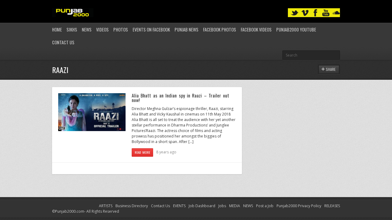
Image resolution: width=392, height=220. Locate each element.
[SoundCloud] (336, 13)
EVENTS (179, 205)
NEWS (248, 205)
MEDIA (234, 205)
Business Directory (131, 205)
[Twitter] (294, 13)
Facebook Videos (256, 29)
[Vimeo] (305, 13)
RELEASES (332, 205)
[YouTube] (326, 13)
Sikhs (71, 29)
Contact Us (63, 42)
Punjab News (186, 29)
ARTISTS (105, 205)
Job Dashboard (202, 205)
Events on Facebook (151, 29)
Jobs (222, 205)
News (87, 29)
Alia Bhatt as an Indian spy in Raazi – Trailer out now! (180, 98)
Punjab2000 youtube (296, 29)
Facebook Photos (219, 29)
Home (57, 29)
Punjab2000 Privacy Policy (299, 205)
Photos (120, 29)
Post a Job (264, 205)
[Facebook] (315, 13)
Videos (102, 29)
